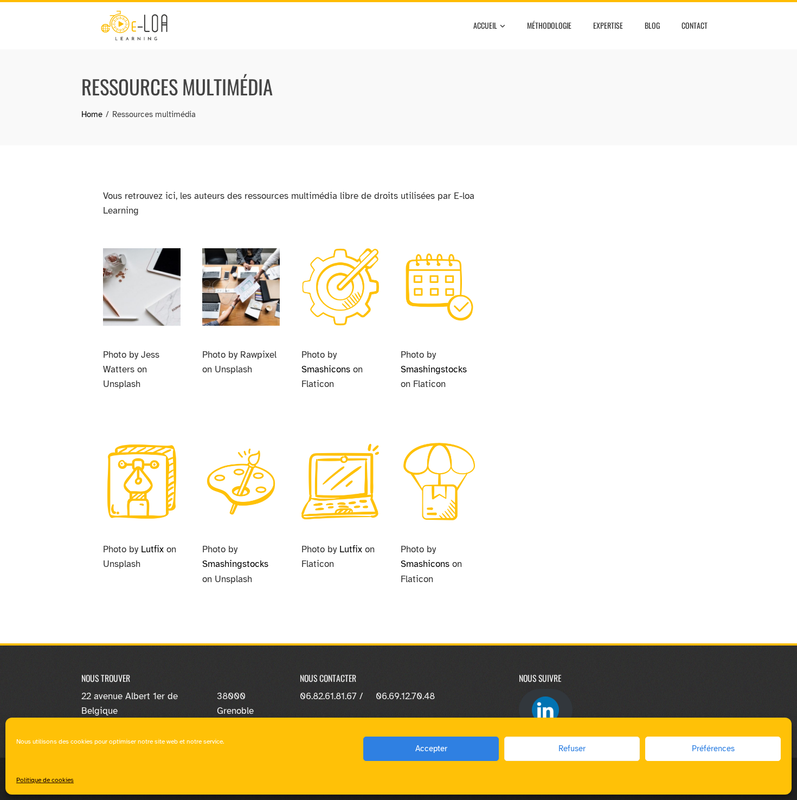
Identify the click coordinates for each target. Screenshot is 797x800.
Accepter (431, 748)
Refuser (572, 748)
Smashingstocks (434, 369)
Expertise (608, 25)
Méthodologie (549, 25)
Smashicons (325, 369)
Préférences (713, 748)
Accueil (485, 25)
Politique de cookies (45, 780)
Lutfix (152, 549)
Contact (695, 25)
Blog (652, 25)
